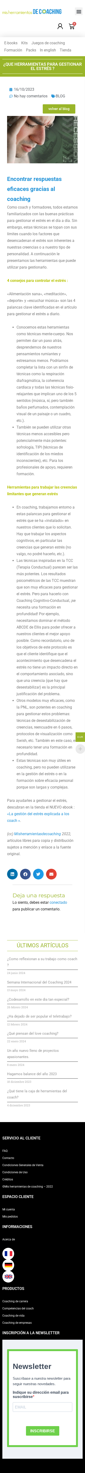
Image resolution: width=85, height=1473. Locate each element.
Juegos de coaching (48, 43)
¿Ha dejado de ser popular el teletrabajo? (39, 1016)
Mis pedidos (10, 1216)
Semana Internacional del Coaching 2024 (39, 982)
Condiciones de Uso (15, 1172)
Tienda (65, 50)
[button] (79, 11)
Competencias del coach (18, 1308)
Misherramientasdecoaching (37, 834)
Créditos (7, 1179)
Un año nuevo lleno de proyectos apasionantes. (33, 1054)
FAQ (5, 1151)
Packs (31, 50)
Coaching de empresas (17, 1322)
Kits (24, 43)
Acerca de (8, 1239)
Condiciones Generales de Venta (22, 1165)
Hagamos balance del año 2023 (32, 1074)
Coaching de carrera (15, 1301)
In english (48, 50)
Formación (13, 50)
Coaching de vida (13, 1315)
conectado (58, 902)
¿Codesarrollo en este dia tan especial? (38, 999)
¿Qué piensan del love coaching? (32, 1033)
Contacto (8, 1158)
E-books (10, 43)
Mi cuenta (8, 1209)
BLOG (60, 96)
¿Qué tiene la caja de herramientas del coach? (37, 1094)
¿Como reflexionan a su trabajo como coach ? (42, 962)
